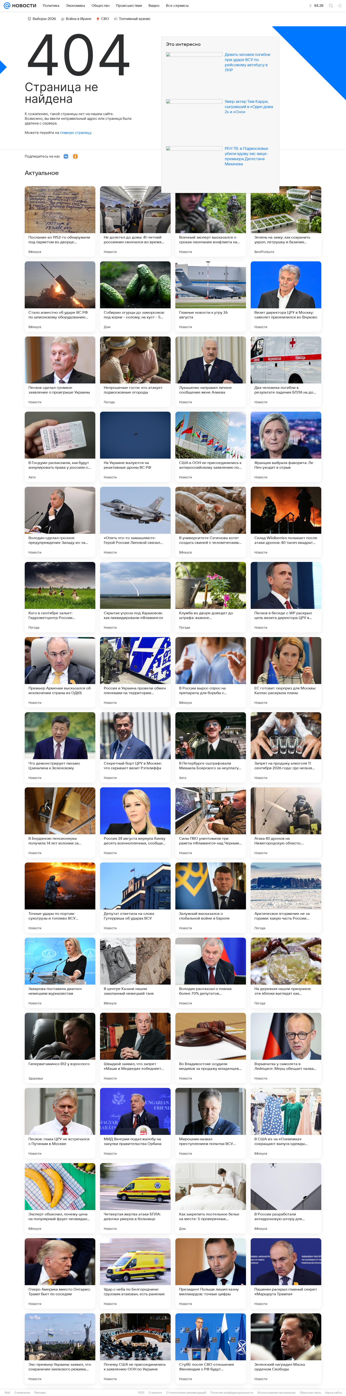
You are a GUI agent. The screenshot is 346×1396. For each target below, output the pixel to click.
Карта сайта (333, 1392)
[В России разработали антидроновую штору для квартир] (286, 1198)
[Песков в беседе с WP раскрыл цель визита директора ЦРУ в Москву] (286, 597)
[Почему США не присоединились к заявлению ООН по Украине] (135, 1348)
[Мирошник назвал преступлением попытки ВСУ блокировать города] (210, 1123)
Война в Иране (78, 19)
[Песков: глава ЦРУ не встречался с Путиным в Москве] (60, 1123)
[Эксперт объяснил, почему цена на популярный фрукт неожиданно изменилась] (60, 1198)
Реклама (40, 1392)
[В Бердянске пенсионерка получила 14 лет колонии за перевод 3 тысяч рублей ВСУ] (60, 822)
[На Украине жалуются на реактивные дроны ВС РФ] (135, 447)
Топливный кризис (135, 19)
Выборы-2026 (44, 19)
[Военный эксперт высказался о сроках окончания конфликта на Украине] (210, 221)
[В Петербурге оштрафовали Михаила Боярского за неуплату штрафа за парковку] (210, 747)
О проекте (155, 1392)
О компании (22, 1392)
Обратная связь (310, 1392)
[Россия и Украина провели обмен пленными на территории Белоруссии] (135, 672)
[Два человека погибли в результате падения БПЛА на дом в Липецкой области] (286, 371)
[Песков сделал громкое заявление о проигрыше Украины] (60, 371)
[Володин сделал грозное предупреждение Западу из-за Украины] (60, 522)
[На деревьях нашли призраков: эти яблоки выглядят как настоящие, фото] (286, 973)
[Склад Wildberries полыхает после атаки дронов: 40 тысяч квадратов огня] (286, 522)
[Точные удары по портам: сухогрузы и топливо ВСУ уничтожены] (60, 897)
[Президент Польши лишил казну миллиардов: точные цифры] (210, 1273)
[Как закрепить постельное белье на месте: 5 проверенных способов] (210, 1198)
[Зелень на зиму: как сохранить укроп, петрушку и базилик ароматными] (286, 221)
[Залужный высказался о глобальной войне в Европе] (210, 897)
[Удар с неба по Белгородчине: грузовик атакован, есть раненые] (135, 1273)
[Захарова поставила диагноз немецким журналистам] (60, 973)
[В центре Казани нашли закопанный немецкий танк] (135, 973)
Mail (7, 1392)
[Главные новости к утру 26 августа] (210, 296)
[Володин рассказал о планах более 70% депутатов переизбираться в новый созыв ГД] (210, 973)
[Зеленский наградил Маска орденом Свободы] (286, 1348)
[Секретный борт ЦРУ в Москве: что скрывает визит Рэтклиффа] (135, 747)
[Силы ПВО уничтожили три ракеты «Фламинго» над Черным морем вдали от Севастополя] (210, 822)
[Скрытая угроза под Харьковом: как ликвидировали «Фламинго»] (135, 597)
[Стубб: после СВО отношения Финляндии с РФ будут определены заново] (210, 1348)
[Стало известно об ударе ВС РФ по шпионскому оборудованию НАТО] (60, 296)
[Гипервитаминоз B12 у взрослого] (60, 1048)
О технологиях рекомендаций (186, 1392)
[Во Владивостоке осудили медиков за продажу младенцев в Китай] (210, 1048)
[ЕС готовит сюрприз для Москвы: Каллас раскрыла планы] (286, 672)
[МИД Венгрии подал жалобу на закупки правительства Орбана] (135, 1123)
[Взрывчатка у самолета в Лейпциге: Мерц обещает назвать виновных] (286, 1048)
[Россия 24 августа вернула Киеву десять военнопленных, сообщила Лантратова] (135, 822)
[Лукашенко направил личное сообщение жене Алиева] (210, 371)
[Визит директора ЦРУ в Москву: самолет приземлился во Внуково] (286, 296)
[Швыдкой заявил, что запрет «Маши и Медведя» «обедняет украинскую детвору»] (135, 1048)
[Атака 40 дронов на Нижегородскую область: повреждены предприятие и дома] (286, 822)
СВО (105, 19)
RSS (141, 1392)
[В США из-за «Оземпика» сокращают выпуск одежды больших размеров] (286, 1123)
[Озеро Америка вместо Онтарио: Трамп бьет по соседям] (60, 1273)
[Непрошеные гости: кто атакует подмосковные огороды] (135, 371)
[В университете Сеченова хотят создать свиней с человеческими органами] (210, 522)
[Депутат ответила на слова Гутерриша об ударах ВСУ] (135, 897)
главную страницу (75, 132)
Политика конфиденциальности (231, 1392)
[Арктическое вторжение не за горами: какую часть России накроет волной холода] (286, 897)
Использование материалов (276, 1392)
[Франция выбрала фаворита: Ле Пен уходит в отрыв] (286, 447)
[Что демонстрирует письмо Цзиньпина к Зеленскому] (60, 747)
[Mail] (7, 5)
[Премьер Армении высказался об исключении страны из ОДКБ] (60, 672)
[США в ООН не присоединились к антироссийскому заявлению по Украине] (210, 447)
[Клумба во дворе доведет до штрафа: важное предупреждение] (210, 597)
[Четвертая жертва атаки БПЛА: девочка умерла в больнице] (135, 1198)
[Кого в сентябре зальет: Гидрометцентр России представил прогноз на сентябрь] (60, 597)
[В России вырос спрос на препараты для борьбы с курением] (210, 672)
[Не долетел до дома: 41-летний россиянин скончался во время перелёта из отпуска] (135, 221)
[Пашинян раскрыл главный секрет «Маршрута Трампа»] (286, 1273)
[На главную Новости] (23, 5)
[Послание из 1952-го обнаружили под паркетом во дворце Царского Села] (60, 221)
